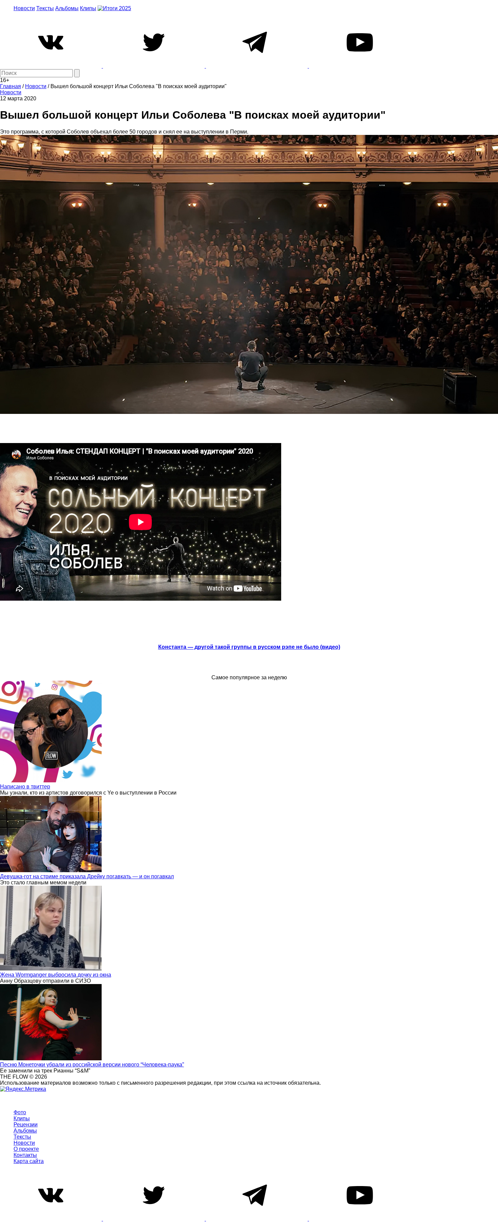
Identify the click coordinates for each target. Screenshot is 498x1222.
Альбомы (67, 8)
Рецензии (26, 1124)
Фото (20, 1112)
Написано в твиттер (25, 786)
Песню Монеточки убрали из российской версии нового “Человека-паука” (92, 1064)
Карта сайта (29, 1161)
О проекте (26, 1149)
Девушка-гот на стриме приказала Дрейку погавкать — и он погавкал (87, 876)
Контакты (25, 1155)
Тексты (45, 8)
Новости (24, 8)
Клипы (88, 8)
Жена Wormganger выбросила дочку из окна (55, 975)
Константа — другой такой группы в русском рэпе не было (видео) (249, 647)
